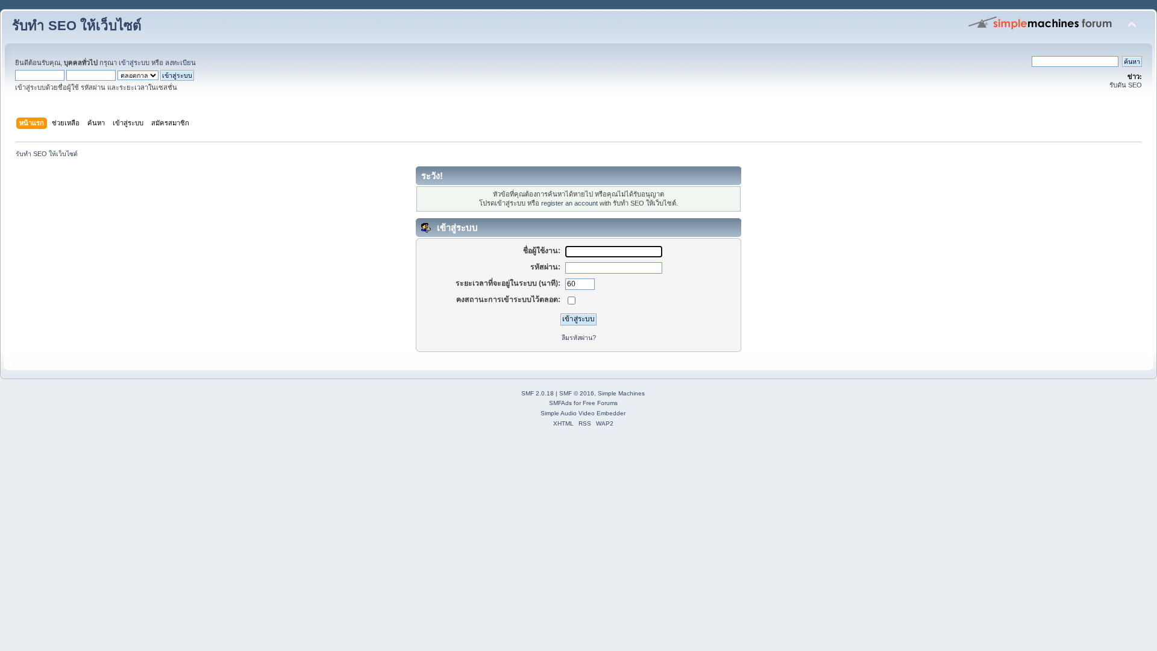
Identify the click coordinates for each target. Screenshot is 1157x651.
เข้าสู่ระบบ (134, 62)
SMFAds (560, 403)
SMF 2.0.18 (537, 393)
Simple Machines (621, 393)
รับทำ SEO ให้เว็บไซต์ (77, 25)
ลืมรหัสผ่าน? (579, 337)
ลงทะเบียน (180, 62)
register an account (569, 203)
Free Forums (600, 403)
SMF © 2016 (576, 393)
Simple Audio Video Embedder (583, 413)
